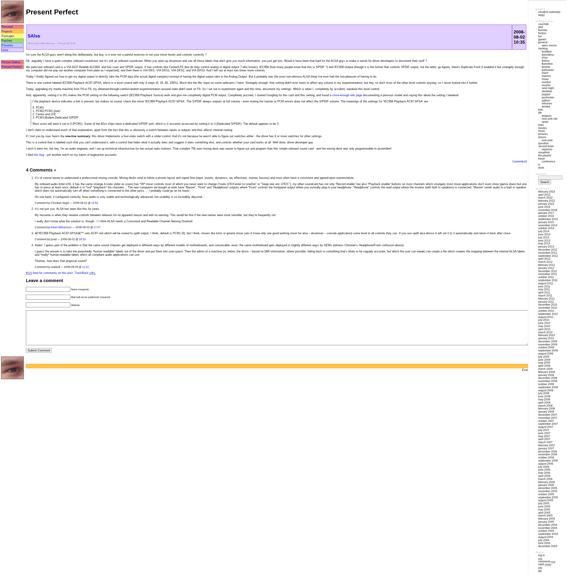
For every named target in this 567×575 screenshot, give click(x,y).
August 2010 (545, 317)
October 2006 (546, 457)
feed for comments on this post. (50, 273)
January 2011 (546, 301)
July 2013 (543, 237)
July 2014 (543, 231)
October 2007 (546, 421)
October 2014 (546, 228)
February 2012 (546, 265)
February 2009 (546, 372)
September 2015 (548, 219)
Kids (540, 109)
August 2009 (545, 353)
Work (541, 167)
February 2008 (546, 408)
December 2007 (547, 414)
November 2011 (547, 274)
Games (542, 39)
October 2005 (546, 494)
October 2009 (546, 347)
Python (546, 100)
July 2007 (543, 430)
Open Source (549, 45)
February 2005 (546, 518)
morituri (546, 82)
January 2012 (546, 268)
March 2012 (545, 261)
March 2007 (545, 442)
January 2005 (546, 521)
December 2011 (547, 271)
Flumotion (547, 63)
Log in (541, 555)
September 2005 (548, 497)
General (543, 42)
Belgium (546, 115)
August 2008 (545, 390)
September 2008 (548, 387)
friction (542, 33)
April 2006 (544, 476)
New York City (549, 118)
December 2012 (547, 249)
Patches (7, 40)
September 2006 (548, 460)
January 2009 (546, 375)
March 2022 (545, 197)
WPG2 (541, 15)
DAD (540, 27)
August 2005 (545, 500)
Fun (540, 36)
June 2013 (544, 240)
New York (547, 140)
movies (542, 128)
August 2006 (545, 463)
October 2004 (546, 530)
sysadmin (544, 152)
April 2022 (544, 194)
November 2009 (547, 344)
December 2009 (547, 341)
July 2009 (543, 356)
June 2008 (544, 396)
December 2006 (547, 451)
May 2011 (544, 289)
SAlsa (34, 35)
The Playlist (544, 155)
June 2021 (544, 207)
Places (542, 137)
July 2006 (543, 466)
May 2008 (544, 399)
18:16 (82, 239)
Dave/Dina (548, 54)
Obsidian (547, 91)
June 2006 (544, 469)
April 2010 (544, 329)
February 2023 (546, 191)
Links (541, 125)
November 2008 (547, 381)
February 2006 (546, 482)
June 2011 (544, 286)
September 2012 (548, 255)
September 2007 (548, 423)
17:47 (97, 227)
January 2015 (546, 222)
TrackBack (85, 273)
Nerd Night (548, 88)
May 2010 (544, 326)
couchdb (543, 24)
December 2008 (547, 378)
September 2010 (548, 314)
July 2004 (543, 540)
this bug (39, 154)
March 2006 (545, 479)
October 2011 (546, 277)
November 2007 (547, 417)
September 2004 (548, 534)
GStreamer (548, 70)
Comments (546, 561)
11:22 (85, 266)
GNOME (546, 66)
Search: (542, 173)
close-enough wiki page (347, 95)
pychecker (548, 97)
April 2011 (544, 292)
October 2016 (546, 216)
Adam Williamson (61, 227)
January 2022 (546, 203)
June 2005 (544, 506)
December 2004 (547, 524)
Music (541, 131)
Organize (547, 149)
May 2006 (544, 472)
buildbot (546, 51)
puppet (546, 94)
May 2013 (544, 243)
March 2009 (545, 368)
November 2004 (547, 528)
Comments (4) (519, 161)
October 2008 (546, 384)
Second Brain (546, 146)
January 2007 (546, 448)
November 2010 (547, 307)
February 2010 (546, 335)
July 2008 (543, 393)
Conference (548, 161)
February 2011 (546, 298)
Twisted (546, 106)
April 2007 (544, 439)
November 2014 (547, 225)
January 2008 (546, 411)
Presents (7, 45)
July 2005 (543, 503)
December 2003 (547, 546)
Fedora (546, 60)
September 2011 (548, 280)
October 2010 (546, 310)
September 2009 (548, 350)
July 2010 (543, 320)
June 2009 (544, 359)
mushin (546, 85)
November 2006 (547, 454)
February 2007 (546, 445)
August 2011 (545, 283)
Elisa (43, 43)
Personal (7, 26)
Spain (545, 121)
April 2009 (544, 365)
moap (545, 79)
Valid (544, 564)
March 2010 (545, 332)
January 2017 (546, 212)
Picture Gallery (11, 62)
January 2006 (546, 485)
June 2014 (544, 234)
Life (540, 112)
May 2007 (544, 436)
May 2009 (544, 362)
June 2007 (544, 433)
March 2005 (545, 515)
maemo (546, 76)
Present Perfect (12, 66)
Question (543, 143)
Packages (8, 36)
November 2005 (547, 491)
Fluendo (542, 30)
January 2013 (546, 246)
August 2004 (545, 537)
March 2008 (545, 405)
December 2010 (547, 304)
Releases (547, 103)
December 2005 (547, 488)
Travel (541, 158)
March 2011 (545, 295)
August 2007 (545, 427)
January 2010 (546, 338)
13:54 (94, 202)
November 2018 (547, 210)
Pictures (543, 134)
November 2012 (547, 252)
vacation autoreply (549, 12)
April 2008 (544, 402)
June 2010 (544, 323)
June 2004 (544, 543)
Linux (5, 50)
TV (539, 164)
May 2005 (544, 509)
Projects (7, 31)
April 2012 (544, 258)
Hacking (50, 43)
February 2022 (546, 200)
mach (545, 72)
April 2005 (544, 512)
